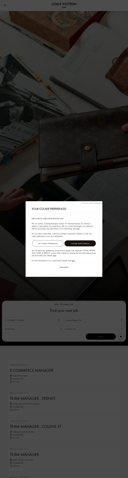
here (73, 260)
